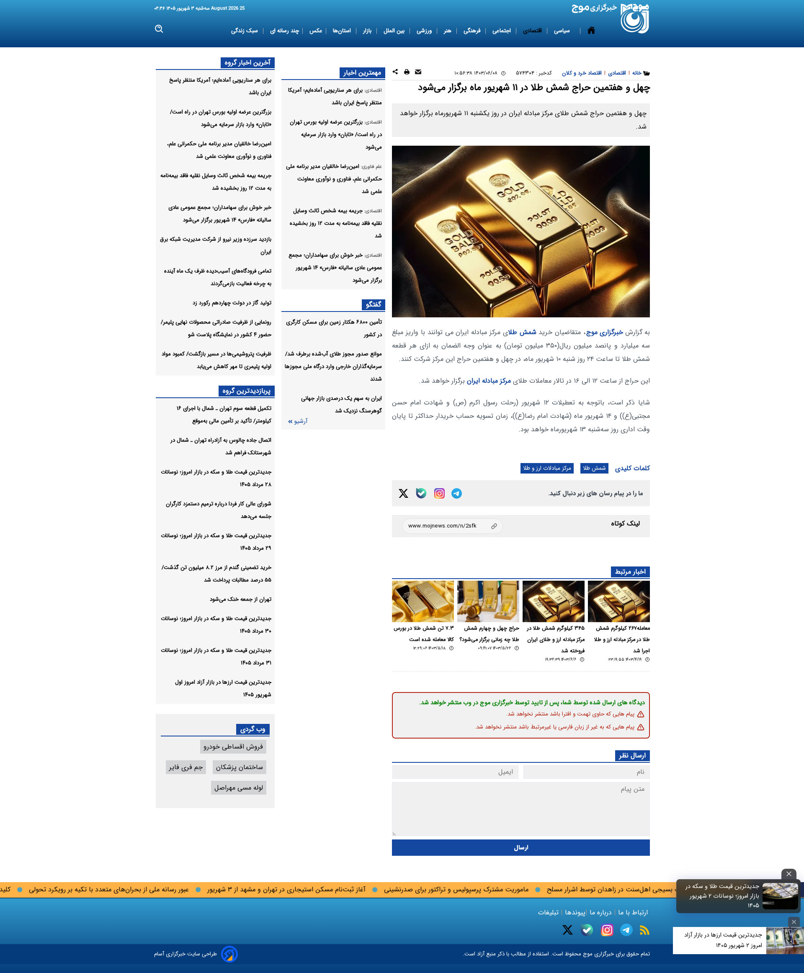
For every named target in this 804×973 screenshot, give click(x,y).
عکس (315, 30)
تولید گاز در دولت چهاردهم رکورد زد (232, 303)
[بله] (421, 493)
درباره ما (601, 912)
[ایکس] (403, 493)
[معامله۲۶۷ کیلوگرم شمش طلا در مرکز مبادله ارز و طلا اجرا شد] (619, 601)
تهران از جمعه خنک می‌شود (240, 599)
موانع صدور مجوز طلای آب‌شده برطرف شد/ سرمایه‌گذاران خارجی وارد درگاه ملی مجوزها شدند (333, 367)
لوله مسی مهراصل (238, 788)
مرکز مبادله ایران (489, 381)
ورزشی (425, 30)
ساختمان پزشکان (239, 767)
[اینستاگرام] (439, 493)
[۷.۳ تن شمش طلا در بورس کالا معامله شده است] (423, 601)
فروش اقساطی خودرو (233, 746)
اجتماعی (502, 30)
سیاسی (563, 30)
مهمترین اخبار (362, 72)
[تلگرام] (456, 493)
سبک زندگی (245, 30)
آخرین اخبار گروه (248, 62)
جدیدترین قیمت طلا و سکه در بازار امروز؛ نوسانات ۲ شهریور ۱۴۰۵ (722, 896)
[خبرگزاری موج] (635, 18)
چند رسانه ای (284, 30)
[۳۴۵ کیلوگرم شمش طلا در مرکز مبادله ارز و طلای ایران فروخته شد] (554, 601)
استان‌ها (343, 30)
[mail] (418, 73)
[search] (159, 29)
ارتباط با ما (633, 912)
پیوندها (574, 912)
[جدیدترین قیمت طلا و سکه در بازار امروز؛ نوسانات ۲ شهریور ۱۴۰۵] (781, 896)
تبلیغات (549, 912)
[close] (788, 874)
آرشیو (300, 421)
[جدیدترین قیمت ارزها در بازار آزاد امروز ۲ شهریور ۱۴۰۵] (785, 940)
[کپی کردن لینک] (452, 526)
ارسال (521, 847)
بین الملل (395, 30)
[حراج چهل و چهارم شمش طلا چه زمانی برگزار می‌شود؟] (488, 601)
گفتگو (373, 304)
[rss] (644, 930)
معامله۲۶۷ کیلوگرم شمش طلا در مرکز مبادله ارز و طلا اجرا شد (622, 639)
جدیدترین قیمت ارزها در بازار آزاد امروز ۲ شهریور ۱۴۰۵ (723, 940)
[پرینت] (407, 73)
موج (587, 954)
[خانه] (591, 31)
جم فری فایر (186, 767)
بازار (368, 30)
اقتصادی (533, 30)
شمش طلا (522, 332)
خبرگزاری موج (604, 332)
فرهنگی (473, 30)
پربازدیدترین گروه (247, 391)
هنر (448, 30)
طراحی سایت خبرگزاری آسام (185, 954)
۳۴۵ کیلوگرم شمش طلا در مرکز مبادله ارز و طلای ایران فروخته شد (556, 639)
